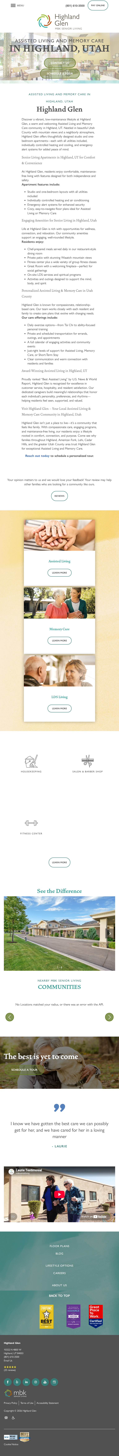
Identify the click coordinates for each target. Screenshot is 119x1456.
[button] (98, 5)
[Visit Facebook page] (8, 1382)
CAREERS (59, 1273)
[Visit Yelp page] (17, 1382)
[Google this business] (54, 1382)
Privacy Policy (10, 1402)
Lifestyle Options (59, 1265)
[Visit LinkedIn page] (26, 1382)
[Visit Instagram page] (36, 1382)
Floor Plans (59, 1246)
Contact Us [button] (60, 63)
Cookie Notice (11, 1444)
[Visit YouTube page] (45, 1382)
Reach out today (37, 456)
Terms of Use (26, 1402)
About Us (59, 1285)
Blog (59, 1253)
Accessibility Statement (48, 1402)
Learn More (59, 572)
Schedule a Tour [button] (60, 73)
